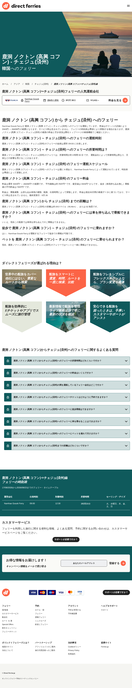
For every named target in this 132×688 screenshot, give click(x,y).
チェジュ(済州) (42, 84)
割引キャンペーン (9, 628)
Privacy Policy (73, 650)
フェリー (38, 613)
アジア (17, 84)
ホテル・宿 (39, 610)
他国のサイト (7, 647)
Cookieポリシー (74, 647)
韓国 (27, 84)
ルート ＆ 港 (7, 621)
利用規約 (71, 654)
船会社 (4, 617)
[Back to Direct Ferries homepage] (21, 6)
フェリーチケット (9, 632)
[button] (67, 361)
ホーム (5, 84)
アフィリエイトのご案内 (45, 647)
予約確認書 (72, 613)
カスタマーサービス (10, 613)
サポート (104, 610)
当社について (7, 650)
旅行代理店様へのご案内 (45, 650)
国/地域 (5, 610)
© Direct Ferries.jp (8, 673)
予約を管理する (74, 610)
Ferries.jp (105, 647)
